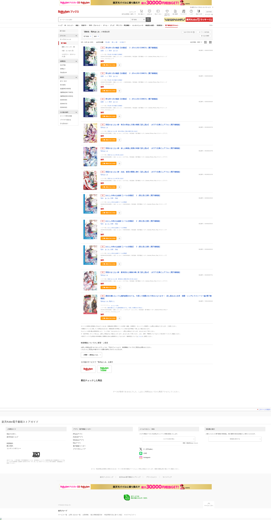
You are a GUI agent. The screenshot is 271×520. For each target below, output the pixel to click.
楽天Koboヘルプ (12, 437)
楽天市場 (209, 11)
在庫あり (63, 69)
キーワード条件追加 (204, 32)
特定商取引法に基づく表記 (113, 515)
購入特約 (10, 446)
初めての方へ (11, 434)
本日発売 (63, 85)
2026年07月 (63, 103)
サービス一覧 (209, 14)
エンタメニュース (137, 25)
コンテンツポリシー (14, 448)
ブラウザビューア (79, 449)
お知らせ (149, 14)
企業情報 (85, 515)
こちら (140, 336)
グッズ (112, 25)
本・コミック (68, 25)
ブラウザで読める (65, 120)
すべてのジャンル (65, 39)
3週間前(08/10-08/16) (66, 96)
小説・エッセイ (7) (67, 50)
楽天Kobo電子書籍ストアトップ (129, 477)
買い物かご (141, 14)
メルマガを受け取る (168, 439)
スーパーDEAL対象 (66, 116)
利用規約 (10, 443)
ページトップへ (208, 505)
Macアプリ (77, 443)
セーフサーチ (188, 32)
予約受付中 (63, 72)
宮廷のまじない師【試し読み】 (116, 154)
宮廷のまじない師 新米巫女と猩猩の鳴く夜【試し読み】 (123, 279)
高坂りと (112, 301)
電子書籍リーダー (79, 446)
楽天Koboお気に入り (167, 14)
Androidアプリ (78, 437)
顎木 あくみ (113, 50)
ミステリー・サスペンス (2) (68, 55)
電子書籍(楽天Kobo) (171, 25)
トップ (60, 25)
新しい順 (114, 42)
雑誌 (77, 25)
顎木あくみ (104, 127)
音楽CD (83, 25)
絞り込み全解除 (205, 35)
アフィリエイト (151, 477)
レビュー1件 (115, 305)
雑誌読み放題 (149, 25)
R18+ (211, 25)
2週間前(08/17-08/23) (66, 92)
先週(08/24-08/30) (65, 88)
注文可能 (63, 65)
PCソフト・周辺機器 (122, 25)
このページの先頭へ (265, 409)
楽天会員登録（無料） (128, 14)
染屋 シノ (104, 50)
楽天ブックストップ (106, 477)
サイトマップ (167, 477)
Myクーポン (158, 14)
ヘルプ (191, 14)
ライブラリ (183, 14)
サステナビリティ (130, 515)
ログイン (131, 12)
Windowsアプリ (78, 440)
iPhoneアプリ (77, 434)
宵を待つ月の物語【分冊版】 (115, 54)
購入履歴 (175, 14)
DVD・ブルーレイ (94, 25)
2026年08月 (63, 100)
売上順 (107, 42)
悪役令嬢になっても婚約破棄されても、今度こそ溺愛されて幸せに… (126, 307)
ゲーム (105, 25)
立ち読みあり (64, 123)
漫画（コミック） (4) (68, 47)
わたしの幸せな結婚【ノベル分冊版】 (117, 202)
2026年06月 (63, 107)
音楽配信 (159, 25)
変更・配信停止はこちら (190, 443)
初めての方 (199, 14)
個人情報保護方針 (96, 515)
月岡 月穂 (114, 198)
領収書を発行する (235, 439)
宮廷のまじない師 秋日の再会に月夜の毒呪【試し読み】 (123, 131)
